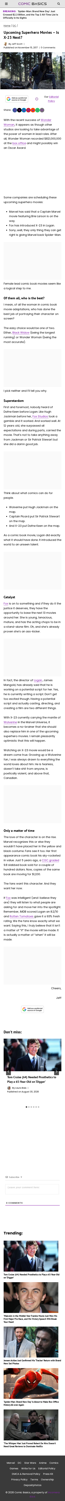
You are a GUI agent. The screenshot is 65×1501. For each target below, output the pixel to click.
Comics (53, 1463)
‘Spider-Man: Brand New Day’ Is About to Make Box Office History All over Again (31, 1403)
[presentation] (32, 1055)
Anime (43, 1463)
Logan (38, 680)
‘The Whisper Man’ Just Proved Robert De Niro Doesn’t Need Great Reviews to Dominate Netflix (30, 1445)
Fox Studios (40, 416)
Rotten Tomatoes (22, 916)
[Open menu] (6, 3)
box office (19, 143)
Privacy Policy (19, 1479)
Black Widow (20, 332)
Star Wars (30, 1463)
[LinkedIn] (24, 110)
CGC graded (50, 860)
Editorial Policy (46, 1468)
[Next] (56, 1071)
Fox (6, 603)
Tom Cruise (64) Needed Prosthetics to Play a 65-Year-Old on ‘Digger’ (31, 1276)
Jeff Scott (17, 43)
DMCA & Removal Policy (26, 1474)
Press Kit (48, 1474)
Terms (34, 1479)
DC (19, 1463)
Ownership (47, 1479)
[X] (19, 110)
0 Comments (48, 47)
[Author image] (5, 44)
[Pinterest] (28, 110)
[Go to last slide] (8, 1071)
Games (14, 1468)
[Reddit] (33, 110)
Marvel (11, 1463)
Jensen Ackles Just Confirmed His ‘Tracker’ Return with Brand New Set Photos (32, 1362)
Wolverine (10, 722)
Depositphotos (32, 1485)
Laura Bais (20, 1087)
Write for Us (28, 1468)
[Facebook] (15, 110)
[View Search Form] (58, 4)
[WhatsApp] (37, 110)
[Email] (42, 110)
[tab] (26, 1107)
